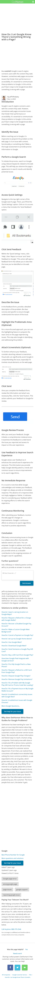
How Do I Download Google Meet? (14, 646)
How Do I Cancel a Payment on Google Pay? (17, 635)
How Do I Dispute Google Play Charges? (16, 676)
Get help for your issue (12, 711)
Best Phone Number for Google (13, 855)
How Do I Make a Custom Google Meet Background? (16, 630)
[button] (33, 1)
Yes (26, 949)
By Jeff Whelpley (13, 97)
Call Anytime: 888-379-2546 (11, 929)
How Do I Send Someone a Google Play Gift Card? (17, 650)
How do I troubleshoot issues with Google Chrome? (17, 701)
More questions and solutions (13, 858)
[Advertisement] (17, 54)
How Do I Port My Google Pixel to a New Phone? (16, 665)
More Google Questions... (11, 706)
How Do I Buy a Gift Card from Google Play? (17, 655)
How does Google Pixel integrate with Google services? (15, 659)
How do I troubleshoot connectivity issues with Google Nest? (17, 695)
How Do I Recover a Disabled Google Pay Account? (16, 625)
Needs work (17, 953)
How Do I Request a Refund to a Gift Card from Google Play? (17, 671)
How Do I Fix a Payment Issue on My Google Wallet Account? (17, 689)
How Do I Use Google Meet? (12, 642)
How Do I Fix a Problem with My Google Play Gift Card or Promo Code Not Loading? (17, 684)
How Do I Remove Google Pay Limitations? (17, 679)
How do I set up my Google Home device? (17, 639)
